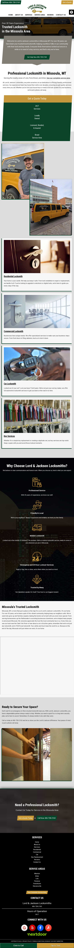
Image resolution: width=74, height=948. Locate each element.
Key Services (9, 436)
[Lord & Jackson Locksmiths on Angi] (48, 927)
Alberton (37, 873)
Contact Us (37, 862)
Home (37, 842)
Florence (37, 881)
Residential (37, 849)
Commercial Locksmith (13, 331)
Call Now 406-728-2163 (11, 2)
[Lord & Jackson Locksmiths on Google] (24, 928)
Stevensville (37, 886)
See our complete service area (58, 78)
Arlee (37, 876)
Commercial (37, 852)
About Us (37, 844)
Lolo (37, 878)
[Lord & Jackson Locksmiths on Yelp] (32, 928)
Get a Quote (67, 2)
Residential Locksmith (13, 276)
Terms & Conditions (38, 941)
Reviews (37, 859)
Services (37, 847)
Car (37, 854)
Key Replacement (37, 857)
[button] (71, 12)
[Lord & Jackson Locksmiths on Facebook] (40, 928)
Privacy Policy (27, 941)
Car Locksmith (10, 383)
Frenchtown (37, 883)
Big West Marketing (57, 941)
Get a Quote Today (26, 818)
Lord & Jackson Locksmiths (37, 10)
